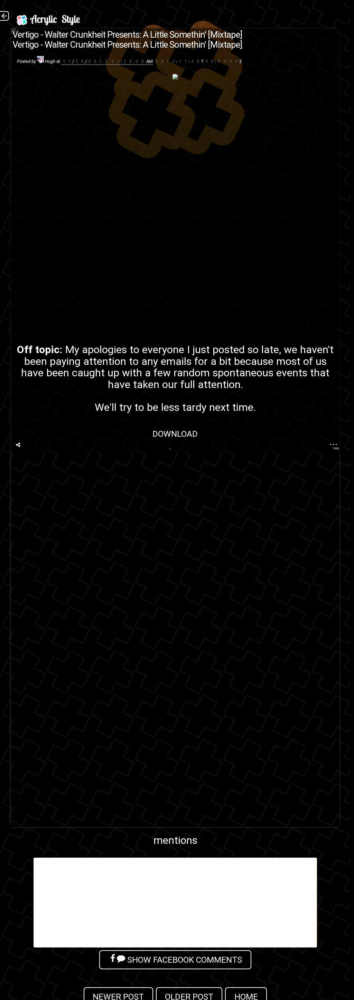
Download (175, 434)
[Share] (18, 445)
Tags (336, 448)
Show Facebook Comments (183, 960)
